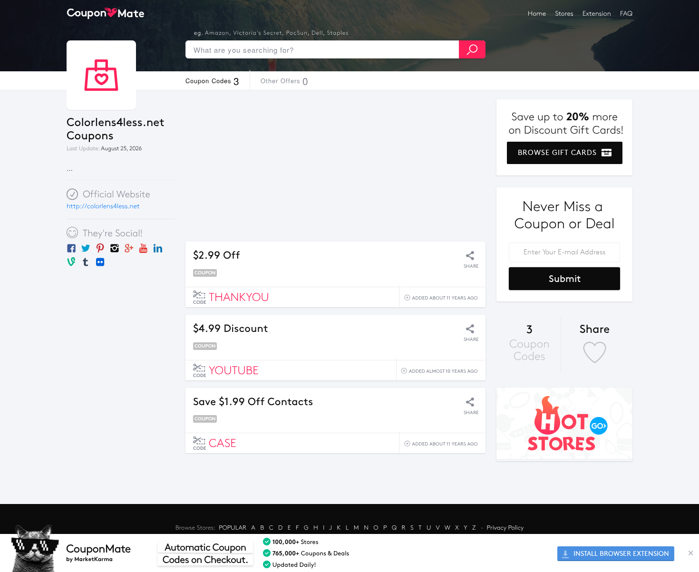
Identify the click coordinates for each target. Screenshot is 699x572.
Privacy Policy (505, 528)
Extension (596, 14)
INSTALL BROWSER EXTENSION (620, 554)
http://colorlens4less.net (103, 206)
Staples (338, 33)
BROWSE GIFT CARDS (558, 152)
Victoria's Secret (257, 33)
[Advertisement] (335, 166)
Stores (564, 14)
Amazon (217, 33)
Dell (317, 33)
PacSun (297, 33)
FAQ (626, 14)
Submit (565, 278)
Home (537, 14)
